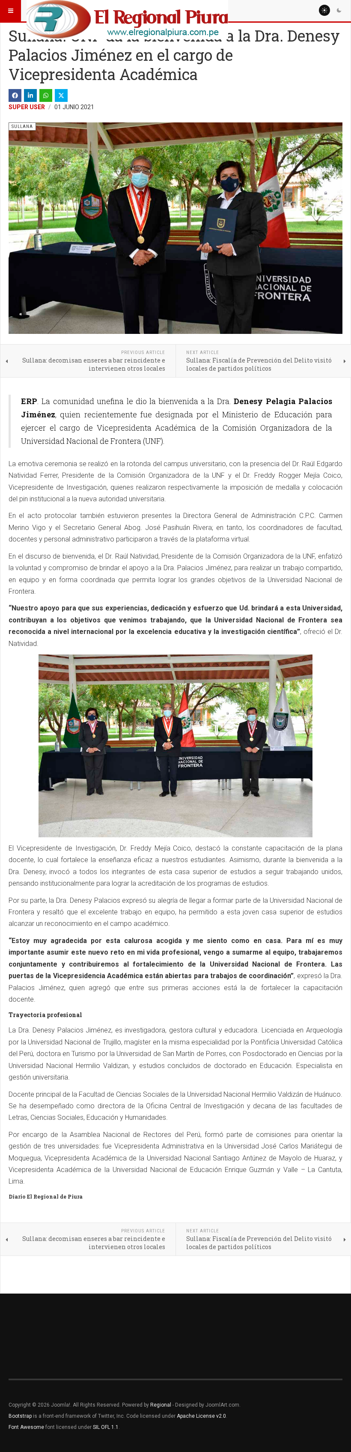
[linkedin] (30, 95)
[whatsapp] (45, 95)
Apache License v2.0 (201, 1416)
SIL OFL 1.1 (106, 1427)
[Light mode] (324, 10)
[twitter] (61, 95)
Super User (27, 107)
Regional (160, 1405)
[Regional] (127, 10)
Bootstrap (20, 1416)
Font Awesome (26, 1427)
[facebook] (15, 95)
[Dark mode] (339, 10)
